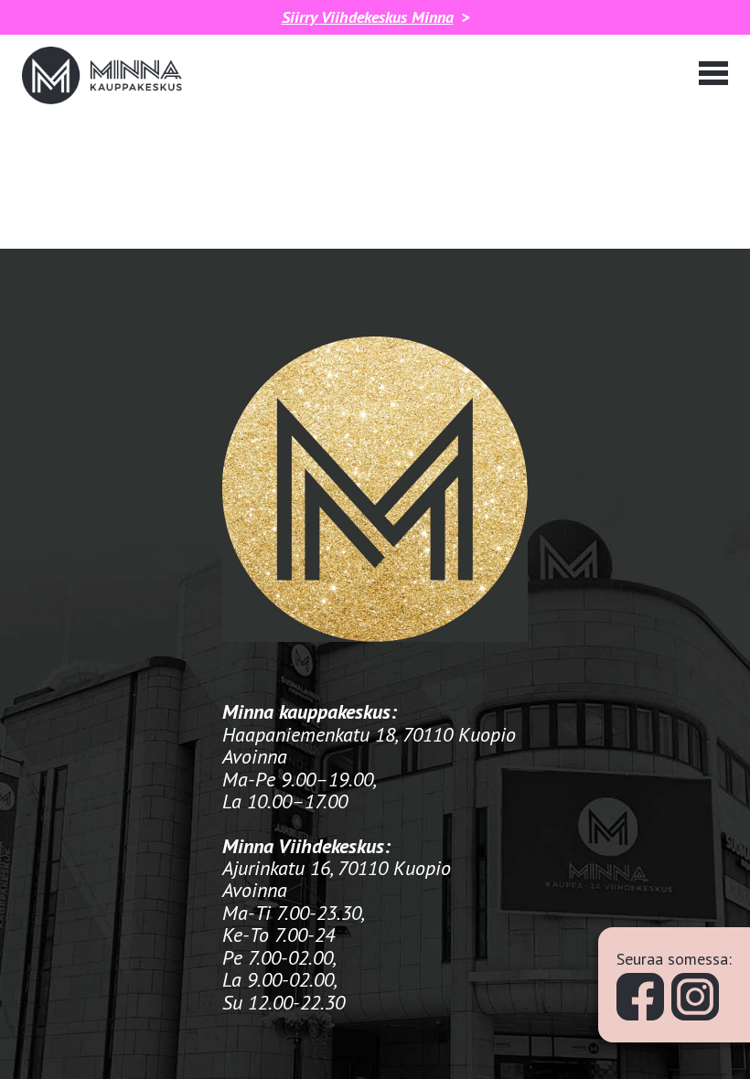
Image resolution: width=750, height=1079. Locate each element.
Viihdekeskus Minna (368, 17)
